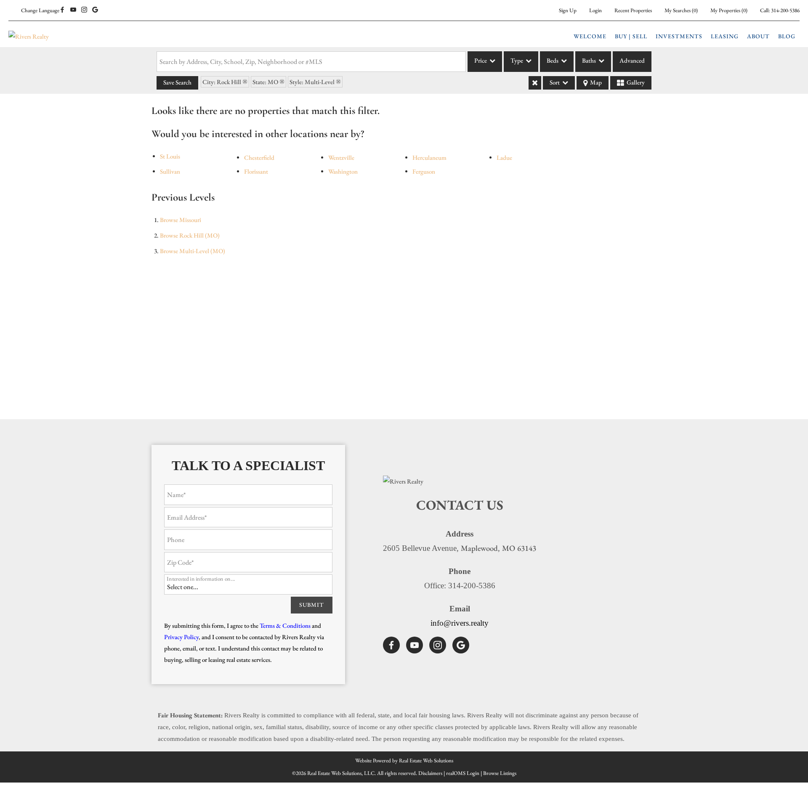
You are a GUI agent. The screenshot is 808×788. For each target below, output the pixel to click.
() (681, 10)
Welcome (590, 36)
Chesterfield (259, 157)
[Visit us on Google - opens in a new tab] (95, 10)
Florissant (256, 171)
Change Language (40, 10)
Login (595, 10)
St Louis (170, 156)
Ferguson (423, 171)
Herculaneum (429, 157)
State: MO (265, 82)
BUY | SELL (631, 36)
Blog (786, 36)
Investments (679, 36)
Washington (343, 171)
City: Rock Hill (221, 82)
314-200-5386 (785, 10)
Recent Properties (633, 10)
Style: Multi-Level (312, 82)
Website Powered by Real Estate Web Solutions (404, 760)
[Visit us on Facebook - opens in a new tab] (62, 10)
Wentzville (341, 157)
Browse (180, 220)
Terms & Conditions (285, 625)
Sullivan (170, 171)
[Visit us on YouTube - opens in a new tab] (73, 10)
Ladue (504, 157)
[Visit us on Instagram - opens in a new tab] (84, 10)
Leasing (725, 36)
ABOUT (758, 36)
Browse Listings (499, 773)
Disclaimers (430, 773)
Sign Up (568, 10)
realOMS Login (462, 773)
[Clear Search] (535, 83)
